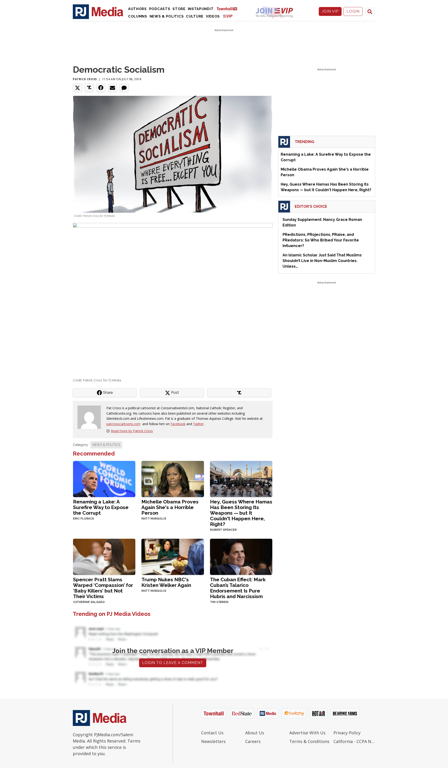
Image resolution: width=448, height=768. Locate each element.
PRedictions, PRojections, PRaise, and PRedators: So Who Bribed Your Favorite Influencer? (321, 240)
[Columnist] (91, 417)
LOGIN (353, 11)
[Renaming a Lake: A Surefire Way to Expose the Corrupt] (104, 478)
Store (179, 9)
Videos (213, 16)
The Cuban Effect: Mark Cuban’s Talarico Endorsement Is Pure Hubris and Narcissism (238, 588)
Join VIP (330, 11)
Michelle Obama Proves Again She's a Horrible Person (170, 507)
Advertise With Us (307, 733)
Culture (194, 16)
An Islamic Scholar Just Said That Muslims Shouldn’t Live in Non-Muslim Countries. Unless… (322, 261)
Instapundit (201, 9)
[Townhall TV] (229, 8)
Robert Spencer (223, 529)
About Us (254, 733)
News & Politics (167, 16)
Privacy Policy (346, 733)
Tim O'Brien (219, 602)
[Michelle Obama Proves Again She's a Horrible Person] (172, 478)
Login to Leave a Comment (172, 662)
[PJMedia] (98, 11)
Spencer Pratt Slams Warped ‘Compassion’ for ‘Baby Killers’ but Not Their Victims (103, 588)
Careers (253, 741)
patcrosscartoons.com (123, 424)
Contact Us (212, 733)
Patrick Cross (85, 79)
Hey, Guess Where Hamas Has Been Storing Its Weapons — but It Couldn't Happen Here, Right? (241, 513)
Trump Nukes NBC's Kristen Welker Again (166, 582)
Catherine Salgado (89, 602)
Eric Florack (83, 518)
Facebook (178, 424)
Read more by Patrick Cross (132, 431)
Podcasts (159, 9)
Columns (137, 16)
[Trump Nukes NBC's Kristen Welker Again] (172, 556)
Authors (137, 9)
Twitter (198, 424)
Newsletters (213, 741)
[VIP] (228, 16)
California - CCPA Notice (354, 741)
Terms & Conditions (309, 741)
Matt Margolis (153, 518)
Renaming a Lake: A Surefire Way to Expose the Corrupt (101, 507)
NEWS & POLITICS (106, 445)
